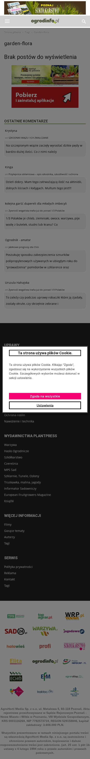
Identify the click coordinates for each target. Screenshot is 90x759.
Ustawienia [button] (45, 405)
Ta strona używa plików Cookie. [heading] (45, 353)
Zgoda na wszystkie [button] (45, 396)
